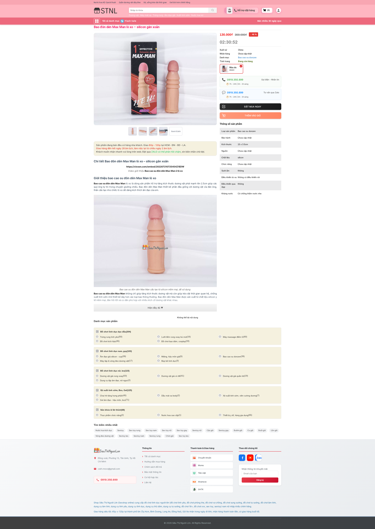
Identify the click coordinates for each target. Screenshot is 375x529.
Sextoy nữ (196, 430)
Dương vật (134, 15)
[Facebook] (242, 457)
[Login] (278, 10)
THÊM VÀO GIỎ (253, 115)
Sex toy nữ (166, 430)
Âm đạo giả (170, 15)
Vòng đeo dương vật (105, 436)
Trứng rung (158, 15)
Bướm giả (238, 430)
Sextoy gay (224, 430)
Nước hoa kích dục (104, 430)
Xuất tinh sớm (183, 15)
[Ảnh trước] (96, 79)
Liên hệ (147, 482)
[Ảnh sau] (214, 79)
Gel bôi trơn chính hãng (180, 2)
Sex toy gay (182, 430)
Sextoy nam (139, 436)
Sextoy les (123, 436)
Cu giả (250, 430)
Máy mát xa (145, 15)
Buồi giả (262, 430)
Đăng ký (260, 480)
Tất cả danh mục (152, 456)
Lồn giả (274, 430)
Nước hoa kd (197, 15)
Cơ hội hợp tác (151, 477)
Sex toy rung (134, 430)
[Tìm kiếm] (212, 10)
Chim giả (169, 436)
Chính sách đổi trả (153, 467)
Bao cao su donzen (247, 57)
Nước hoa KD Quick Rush (105, 2)
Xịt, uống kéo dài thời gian (155, 2)
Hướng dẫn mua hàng (154, 461)
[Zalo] (258, 457)
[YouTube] (250, 457)
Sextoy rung (154, 436)
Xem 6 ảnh (176, 131)
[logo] (105, 10)
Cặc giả (210, 430)
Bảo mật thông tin (152, 472)
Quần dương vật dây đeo (130, 2)
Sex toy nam (151, 430)
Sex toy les (184, 436)
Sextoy (120, 430)
